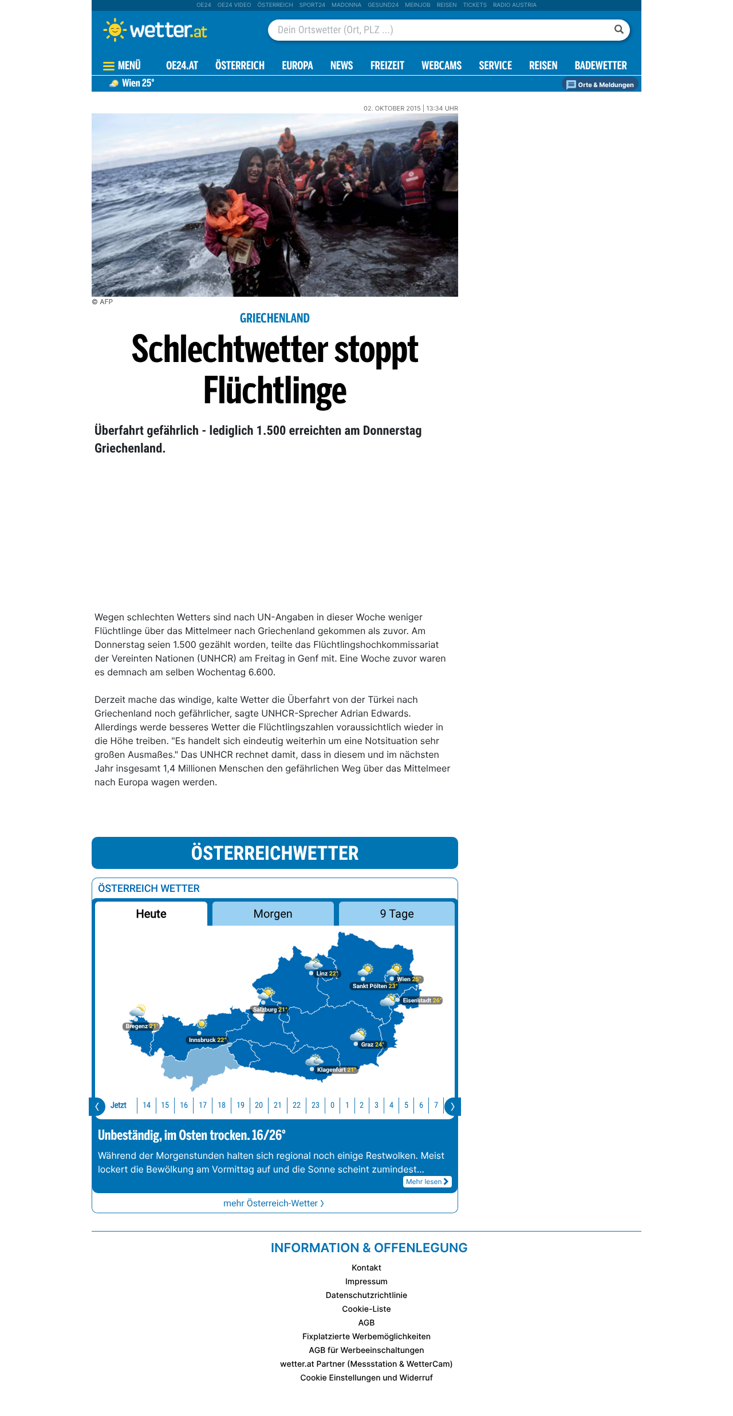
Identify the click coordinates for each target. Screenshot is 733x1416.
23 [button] (316, 1105)
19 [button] (241, 1105)
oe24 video (234, 5)
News (341, 66)
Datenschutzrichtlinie (367, 1295)
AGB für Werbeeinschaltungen (366, 1350)
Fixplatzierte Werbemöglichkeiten (366, 1337)
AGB (366, 1323)
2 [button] (362, 1105)
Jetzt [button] (119, 1105)
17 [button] (203, 1105)
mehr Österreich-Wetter (270, 1203)
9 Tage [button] (396, 914)
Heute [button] (151, 914)
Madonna (346, 5)
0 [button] (332, 1105)
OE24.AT (182, 66)
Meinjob (418, 5)
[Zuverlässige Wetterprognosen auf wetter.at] (174, 30)
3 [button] (377, 1105)
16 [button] (184, 1105)
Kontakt (366, 1268)
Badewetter (601, 66)
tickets (475, 5)
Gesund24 (383, 5)
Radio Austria (515, 5)
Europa (297, 66)
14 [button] (147, 1105)
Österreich (275, 5)
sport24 (312, 5)
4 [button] (391, 1105)
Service (495, 66)
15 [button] (165, 1105)
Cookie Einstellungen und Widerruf (366, 1378)
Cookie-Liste (366, 1309)
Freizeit (387, 66)
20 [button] (259, 1105)
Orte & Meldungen (605, 85)
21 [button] (278, 1105)
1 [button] (347, 1105)
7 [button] (436, 1105)
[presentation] (97, 1107)
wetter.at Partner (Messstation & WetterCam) (366, 1364)
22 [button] (297, 1105)
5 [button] (406, 1105)
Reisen (447, 5)
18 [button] (222, 1105)
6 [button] (421, 1105)
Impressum (366, 1282)
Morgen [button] (273, 914)
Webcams (441, 66)
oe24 (203, 5)
